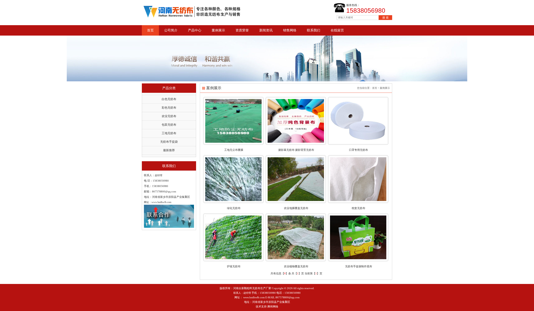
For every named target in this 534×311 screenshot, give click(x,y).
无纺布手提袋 (169, 141)
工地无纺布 (169, 133)
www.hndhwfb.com (254, 297)
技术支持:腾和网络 (267, 306)
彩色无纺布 (169, 107)
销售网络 (289, 30)
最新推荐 (169, 150)
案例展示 (218, 30)
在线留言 (337, 30)
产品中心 (194, 30)
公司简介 (171, 30)
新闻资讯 (266, 30)
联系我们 (313, 30)
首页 (150, 30)
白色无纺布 (169, 99)
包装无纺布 (169, 124)
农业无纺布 (169, 116)
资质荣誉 (242, 30)
